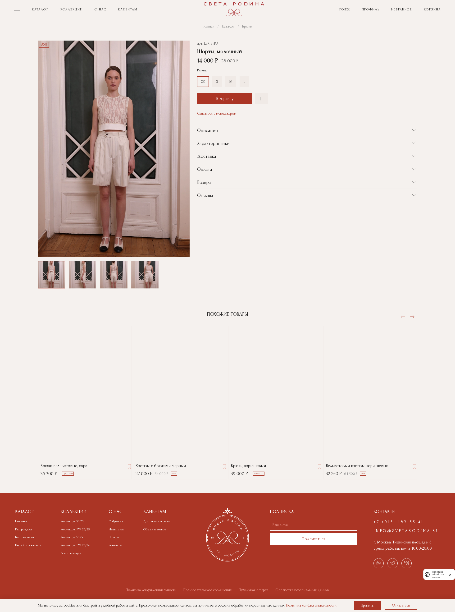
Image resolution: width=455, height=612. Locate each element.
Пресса (114, 537)
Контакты (115, 545)
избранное (401, 9)
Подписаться (313, 539)
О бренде (116, 521)
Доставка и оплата (156, 521)
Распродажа (23, 529)
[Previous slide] (45, 149)
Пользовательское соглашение (207, 590)
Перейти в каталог (28, 545)
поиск (344, 9)
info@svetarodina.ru (406, 531)
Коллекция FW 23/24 (75, 545)
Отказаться (401, 605)
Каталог (228, 26)
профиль (370, 9)
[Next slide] (182, 149)
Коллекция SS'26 (72, 521)
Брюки (247, 26)
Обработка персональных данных (302, 590)
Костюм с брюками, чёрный (161, 466)
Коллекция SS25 (72, 537)
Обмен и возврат (155, 529)
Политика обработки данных (438, 574)
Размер (202, 70)
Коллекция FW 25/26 (75, 529)
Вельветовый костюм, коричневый (357, 466)
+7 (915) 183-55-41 (398, 522)
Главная (208, 26)
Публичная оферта (253, 590)
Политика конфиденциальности (151, 590)
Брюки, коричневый (248, 466)
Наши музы (116, 529)
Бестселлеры (24, 537)
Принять (367, 605)
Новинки (21, 521)
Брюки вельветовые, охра (64, 466)
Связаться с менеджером (216, 113)
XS (203, 81)
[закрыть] (450, 574)
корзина (432, 9)
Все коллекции (71, 553)
